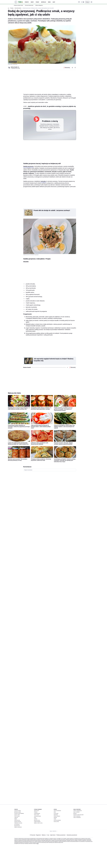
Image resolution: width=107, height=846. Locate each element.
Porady (37, 2)
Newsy (32, 2)
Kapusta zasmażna (17, 821)
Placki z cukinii (36, 814)
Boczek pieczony (17, 825)
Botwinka (75, 813)
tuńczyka (43, 181)
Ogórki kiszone (36, 810)
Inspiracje (43, 2)
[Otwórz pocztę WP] (79, 2)
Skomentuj (67, 67)
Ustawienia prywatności (71, 835)
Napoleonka (56, 814)
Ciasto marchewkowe (57, 810)
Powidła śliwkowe (37, 813)
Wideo (49, 2)
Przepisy (27, 2)
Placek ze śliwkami (57, 816)
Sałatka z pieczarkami (18, 827)
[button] (82, 2)
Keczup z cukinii (17, 814)
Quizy (54, 2)
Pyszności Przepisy (17, 810)
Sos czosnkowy (17, 824)
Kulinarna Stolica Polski (18, 5)
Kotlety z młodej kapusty (77, 810)
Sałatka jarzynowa (28, 166)
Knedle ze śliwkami (37, 821)
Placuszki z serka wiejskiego (19, 813)
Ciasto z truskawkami (77, 817)
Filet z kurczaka (17, 816)
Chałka (55, 818)
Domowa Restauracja (29, 5)
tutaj (37, 843)
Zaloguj (87, 2)
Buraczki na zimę (37, 820)
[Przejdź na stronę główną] (16, 3)
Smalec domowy (17, 820)
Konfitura (35, 818)
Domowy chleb (56, 821)
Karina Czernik (14, 67)
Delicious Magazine (39, 5)
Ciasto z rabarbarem (76, 816)
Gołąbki (15, 818)
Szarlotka (55, 817)
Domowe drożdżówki (57, 820)
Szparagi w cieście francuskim (78, 814)
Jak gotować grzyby (37, 816)
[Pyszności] (21, 2)
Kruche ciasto (56, 813)
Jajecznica (16, 817)
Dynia (35, 817)
